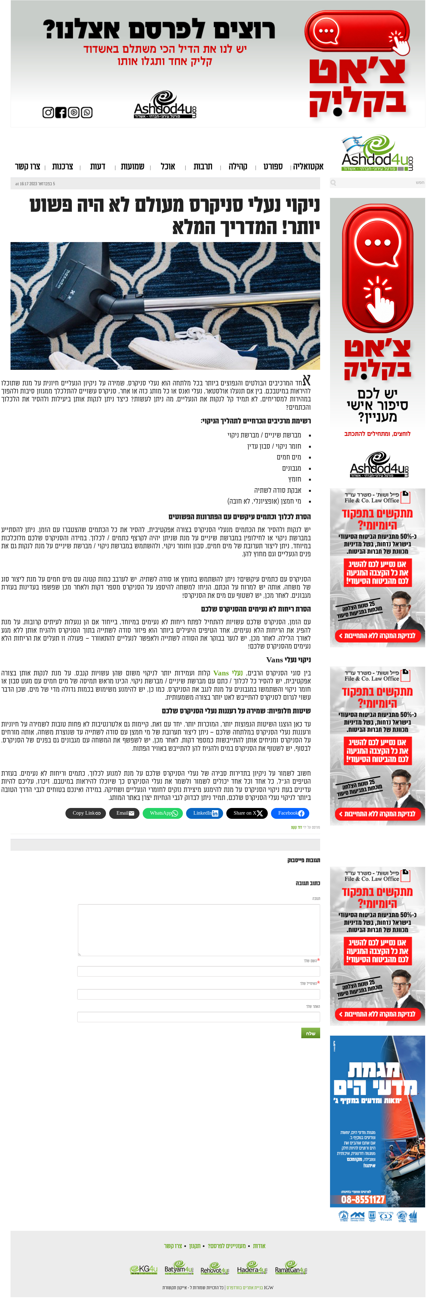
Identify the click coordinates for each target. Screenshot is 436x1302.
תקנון (194, 1246)
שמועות (133, 166)
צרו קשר (27, 166)
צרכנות (62, 166)
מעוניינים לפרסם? (227, 1246)
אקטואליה (308, 166)
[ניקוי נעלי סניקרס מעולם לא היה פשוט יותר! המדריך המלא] (165, 345)
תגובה (316, 899)
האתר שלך (313, 1007)
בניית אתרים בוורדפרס (245, 1288)
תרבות (203, 166)
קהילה (238, 166)
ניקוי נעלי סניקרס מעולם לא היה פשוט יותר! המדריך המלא (174, 216)
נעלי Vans (228, 673)
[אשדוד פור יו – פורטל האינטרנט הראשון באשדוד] (383, 152)
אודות (259, 1246)
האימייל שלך (308, 984)
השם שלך (310, 961)
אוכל (168, 166)
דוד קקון (296, 828)
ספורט (273, 166)
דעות (97, 166)
